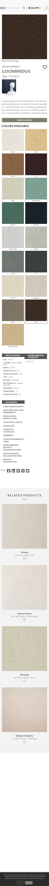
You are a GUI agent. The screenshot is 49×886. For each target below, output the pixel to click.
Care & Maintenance (13, 406)
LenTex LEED (9, 426)
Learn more (41, 878)
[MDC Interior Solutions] (10, 8)
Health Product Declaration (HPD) (12, 454)
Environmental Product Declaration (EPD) (12, 447)
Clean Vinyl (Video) (12, 422)
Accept (28, 882)
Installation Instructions (10, 417)
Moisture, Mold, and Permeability (13, 411)
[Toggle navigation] (46, 8)
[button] (45, 67)
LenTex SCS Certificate (8, 430)
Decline (20, 882)
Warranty (8, 435)
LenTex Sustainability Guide (13, 440)
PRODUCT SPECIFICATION (10, 460)
